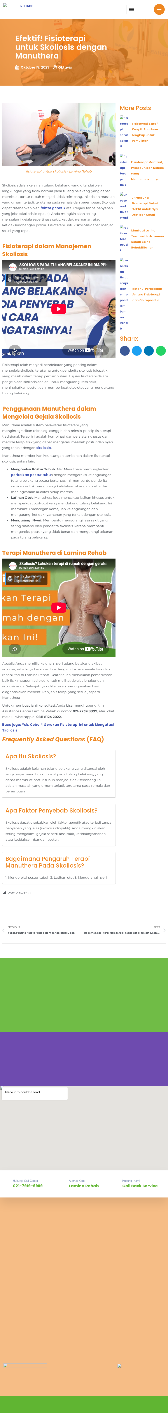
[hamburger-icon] (131, 9)
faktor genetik (52, 208)
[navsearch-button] (148, 8)
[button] (125, 351)
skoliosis (43, 447)
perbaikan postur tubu (31, 475)
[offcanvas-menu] (159, 9)
